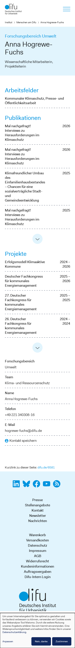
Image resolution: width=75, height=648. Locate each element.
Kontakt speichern (23, 440)
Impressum (37, 550)
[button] (37, 239)
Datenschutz (37, 545)
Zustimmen (62, 641)
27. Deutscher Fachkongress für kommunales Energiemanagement (21, 302)
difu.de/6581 (46, 467)
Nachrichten (37, 521)
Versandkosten (37, 540)
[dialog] (37, 630)
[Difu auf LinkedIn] (17, 485)
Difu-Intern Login (38, 577)
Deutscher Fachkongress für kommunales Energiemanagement (24, 281)
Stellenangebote (37, 505)
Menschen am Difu (26, 22)
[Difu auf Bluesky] (27, 485)
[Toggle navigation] (66, 9)
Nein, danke (41, 641)
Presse (37, 500)
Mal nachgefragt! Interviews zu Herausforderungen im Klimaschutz (22, 133)
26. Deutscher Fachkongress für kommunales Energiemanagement (21, 326)
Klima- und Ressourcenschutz (27, 383)
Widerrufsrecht (37, 561)
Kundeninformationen (37, 566)
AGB (37, 556)
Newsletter (37, 515)
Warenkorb (37, 535)
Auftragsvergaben (37, 571)
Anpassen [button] (7, 641)
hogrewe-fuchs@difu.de (23, 430)
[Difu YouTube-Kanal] (47, 485)
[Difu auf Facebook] (37, 485)
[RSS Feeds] (57, 485)
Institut (8, 22)
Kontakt (38, 510)
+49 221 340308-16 (20, 414)
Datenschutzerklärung (14, 632)
